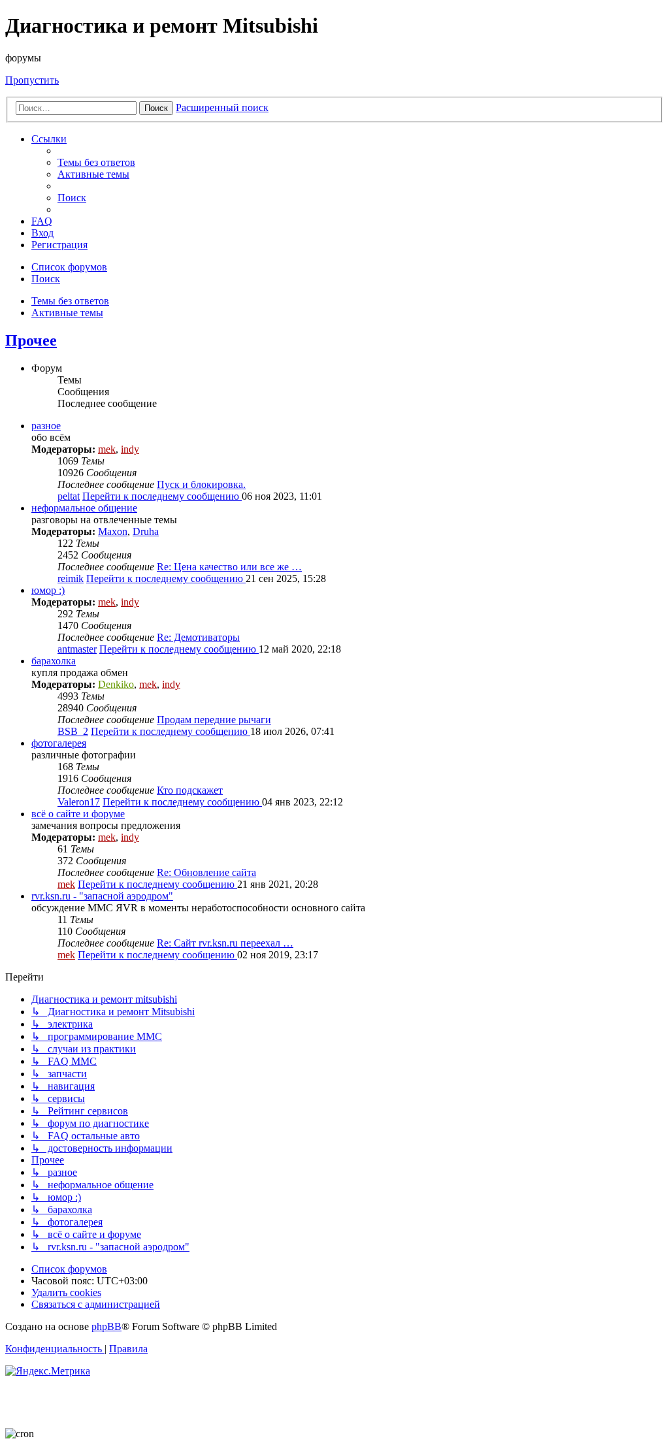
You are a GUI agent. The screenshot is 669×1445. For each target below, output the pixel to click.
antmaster (77, 649)
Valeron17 (78, 801)
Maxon (112, 531)
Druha (146, 531)
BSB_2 (72, 731)
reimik (70, 578)
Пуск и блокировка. (201, 484)
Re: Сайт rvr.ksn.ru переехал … (225, 943)
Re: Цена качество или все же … (229, 566)
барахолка (53, 660)
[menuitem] (96, 162)
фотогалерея (58, 743)
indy (130, 449)
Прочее (31, 340)
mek (107, 449)
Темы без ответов (70, 300)
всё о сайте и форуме (78, 813)
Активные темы (67, 312)
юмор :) (48, 590)
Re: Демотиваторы (198, 637)
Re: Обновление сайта (206, 872)
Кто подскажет (190, 790)
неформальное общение (84, 507)
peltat (68, 496)
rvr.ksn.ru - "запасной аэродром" (102, 895)
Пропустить (32, 80)
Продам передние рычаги (214, 719)
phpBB (106, 1326)
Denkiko (116, 684)
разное (46, 425)
